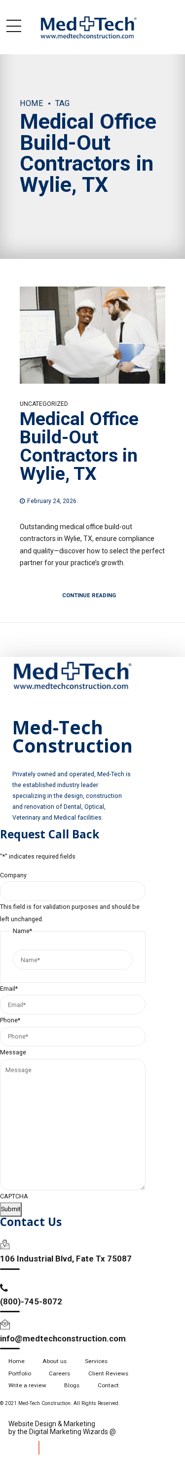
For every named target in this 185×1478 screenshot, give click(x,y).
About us (54, 1361)
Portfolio (19, 1373)
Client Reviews (108, 1373)
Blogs (71, 1385)
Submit (11, 1209)
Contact (108, 1385)
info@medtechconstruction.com (63, 1338)
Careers (59, 1373)
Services (96, 1361)
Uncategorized (44, 403)
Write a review (27, 1385)
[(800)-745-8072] (4, 1288)
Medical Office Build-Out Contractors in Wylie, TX (79, 446)
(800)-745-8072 (31, 1301)
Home (31, 103)
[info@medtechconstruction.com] (5, 1325)
